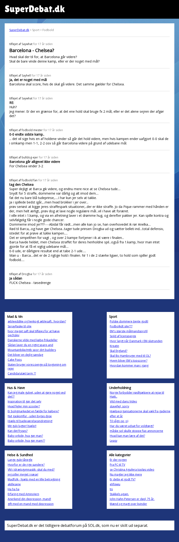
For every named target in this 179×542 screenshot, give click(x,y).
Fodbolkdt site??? (121, 326)
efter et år (116, 416)
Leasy (113, 441)
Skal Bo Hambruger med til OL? (130, 356)
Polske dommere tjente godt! (129, 321)
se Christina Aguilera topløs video (132, 470)
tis (111, 489)
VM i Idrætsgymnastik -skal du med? (31, 470)
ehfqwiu (115, 484)
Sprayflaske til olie (19, 326)
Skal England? (118, 351)
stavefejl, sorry (119, 406)
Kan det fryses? (18, 431)
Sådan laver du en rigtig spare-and (30, 345)
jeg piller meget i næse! (23, 474)
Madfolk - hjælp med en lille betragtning (34, 479)
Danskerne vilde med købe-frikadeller (33, 340)
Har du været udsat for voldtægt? (132, 426)
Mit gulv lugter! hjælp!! (22, 426)
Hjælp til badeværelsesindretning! (30, 421)
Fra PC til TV (117, 465)
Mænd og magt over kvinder (128, 504)
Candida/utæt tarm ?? (22, 373)
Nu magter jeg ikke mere (126, 474)
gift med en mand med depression (31, 504)
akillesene (14, 484)
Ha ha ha (13, 489)
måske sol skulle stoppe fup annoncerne (136, 431)
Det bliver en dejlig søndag (25, 355)
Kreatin (114, 346)
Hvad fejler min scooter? (24, 406)
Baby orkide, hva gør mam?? (26, 441)
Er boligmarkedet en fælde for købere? (33, 411)
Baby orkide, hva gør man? (25, 436)
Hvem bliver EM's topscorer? (128, 361)
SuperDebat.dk (19, 30)
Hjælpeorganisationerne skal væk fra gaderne (140, 411)
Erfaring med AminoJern (23, 494)
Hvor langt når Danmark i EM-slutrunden (136, 341)
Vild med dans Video (123, 401)
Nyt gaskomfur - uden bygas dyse (30, 416)
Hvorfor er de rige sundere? (26, 465)
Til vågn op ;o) (119, 421)
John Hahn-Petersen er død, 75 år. (132, 499)
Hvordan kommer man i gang (129, 365)
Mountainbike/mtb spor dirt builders (32, 350)
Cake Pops (15, 360)
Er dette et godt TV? (122, 479)
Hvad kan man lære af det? (127, 436)
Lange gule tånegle (20, 460)
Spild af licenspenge (123, 336)
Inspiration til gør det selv (24, 401)
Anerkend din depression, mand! (29, 499)
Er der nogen (118, 460)
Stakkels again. (119, 494)
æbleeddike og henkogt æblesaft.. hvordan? (37, 321)
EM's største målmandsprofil (129, 331)
